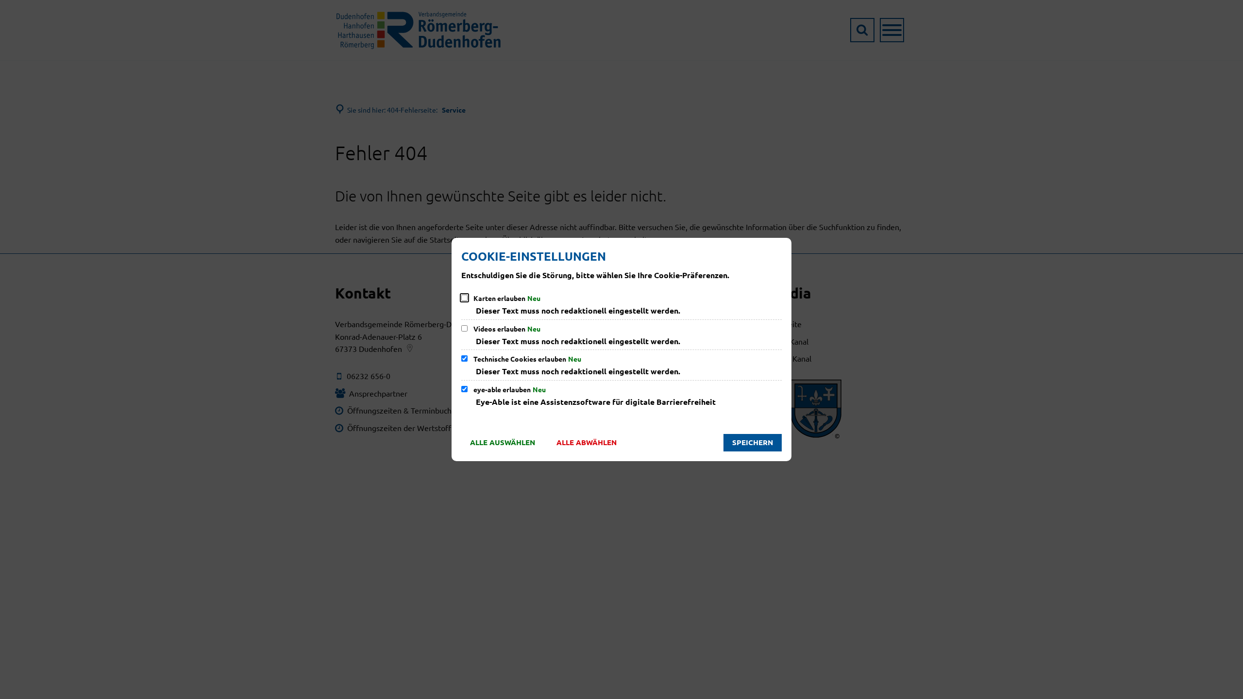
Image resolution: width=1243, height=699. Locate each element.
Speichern (752, 442)
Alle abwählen (586, 442)
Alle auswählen (502, 442)
